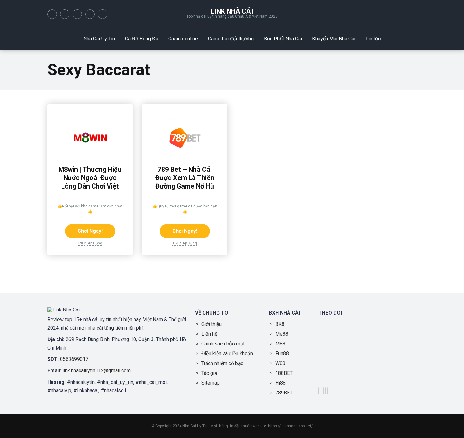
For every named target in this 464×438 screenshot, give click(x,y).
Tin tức (373, 39)
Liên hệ (209, 334)
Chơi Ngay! (90, 231)
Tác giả (209, 373)
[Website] (102, 14)
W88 (280, 363)
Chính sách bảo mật (223, 344)
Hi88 (280, 383)
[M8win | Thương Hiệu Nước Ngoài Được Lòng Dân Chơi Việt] (90, 154)
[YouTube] (77, 14)
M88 (280, 344)
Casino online (183, 39)
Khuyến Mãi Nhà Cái (333, 39)
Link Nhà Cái (232, 11)
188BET (284, 373)
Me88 (281, 334)
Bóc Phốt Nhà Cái (283, 39)
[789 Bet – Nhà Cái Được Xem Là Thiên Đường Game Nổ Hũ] (185, 154)
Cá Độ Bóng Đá (141, 39)
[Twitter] (64, 14)
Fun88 (282, 354)
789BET (284, 393)
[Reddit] (90, 14)
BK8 (279, 324)
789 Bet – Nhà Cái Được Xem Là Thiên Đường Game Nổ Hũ (184, 177)
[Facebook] (52, 14)
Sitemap (210, 383)
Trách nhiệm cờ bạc (222, 363)
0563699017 (74, 359)
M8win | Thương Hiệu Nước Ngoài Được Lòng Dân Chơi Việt (90, 177)
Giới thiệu (211, 324)
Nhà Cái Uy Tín (99, 39)
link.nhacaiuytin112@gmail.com (96, 371)
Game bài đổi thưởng (231, 39)
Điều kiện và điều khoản (227, 354)
